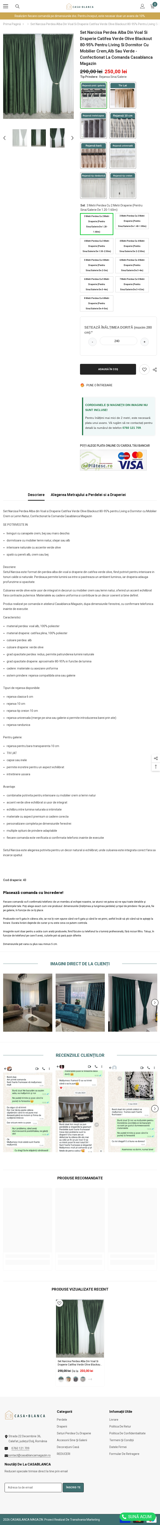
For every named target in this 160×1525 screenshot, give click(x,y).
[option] (38, 76)
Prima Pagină (12, 24)
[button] (4, 138)
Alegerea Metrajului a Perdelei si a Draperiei (88, 494)
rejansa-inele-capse (75, 1379)
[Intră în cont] (142, 6)
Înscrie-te (73, 1487)
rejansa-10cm (83, 1379)
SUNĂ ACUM (139, 1516)
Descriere (36, 494)
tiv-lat (68, 1379)
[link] (27, 1003)
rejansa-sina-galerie (61, 1379)
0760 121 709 (131, 427)
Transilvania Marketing (85, 1519)
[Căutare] (17, 6)
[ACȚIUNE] (153, 370)
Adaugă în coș (108, 369)
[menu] (5, 6)
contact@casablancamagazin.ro (29, 1455)
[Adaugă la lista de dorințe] (144, 369)
